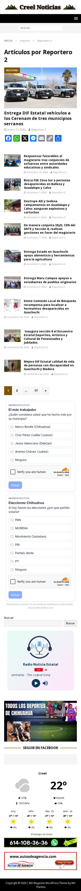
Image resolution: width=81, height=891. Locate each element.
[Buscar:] (40, 28)
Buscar (9, 618)
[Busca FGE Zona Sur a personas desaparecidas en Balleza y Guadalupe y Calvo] (12, 184)
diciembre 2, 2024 (37, 286)
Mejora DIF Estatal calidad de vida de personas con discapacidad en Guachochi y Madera (49, 365)
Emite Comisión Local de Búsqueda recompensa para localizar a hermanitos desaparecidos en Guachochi (50, 306)
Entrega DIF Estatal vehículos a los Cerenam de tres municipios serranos (38, 118)
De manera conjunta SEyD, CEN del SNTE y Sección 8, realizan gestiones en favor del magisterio (49, 228)
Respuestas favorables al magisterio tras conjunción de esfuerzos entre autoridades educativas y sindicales (46, 161)
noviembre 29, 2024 (18, 317)
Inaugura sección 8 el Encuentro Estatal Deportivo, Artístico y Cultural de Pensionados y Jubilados (48, 337)
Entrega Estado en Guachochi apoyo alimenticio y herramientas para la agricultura (49, 255)
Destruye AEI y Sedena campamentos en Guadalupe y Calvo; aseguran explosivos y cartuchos (47, 206)
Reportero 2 (38, 129)
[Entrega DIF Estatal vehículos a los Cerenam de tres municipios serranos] (40, 87)
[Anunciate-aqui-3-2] (40, 867)
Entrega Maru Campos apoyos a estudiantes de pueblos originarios (50, 280)
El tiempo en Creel (41, 834)
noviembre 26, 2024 (38, 373)
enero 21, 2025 (16, 129)
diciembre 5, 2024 (37, 264)
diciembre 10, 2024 (37, 172)
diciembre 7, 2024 (37, 192)
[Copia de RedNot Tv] (40, 739)
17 (36, 390)
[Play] (36, 683)
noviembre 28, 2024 (18, 347)
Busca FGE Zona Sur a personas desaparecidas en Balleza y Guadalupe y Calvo (47, 184)
